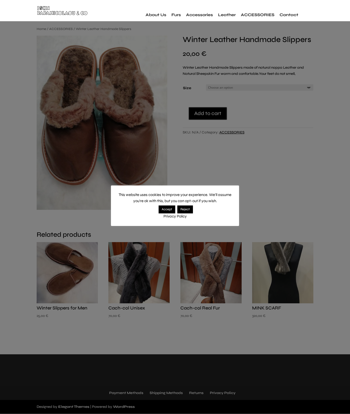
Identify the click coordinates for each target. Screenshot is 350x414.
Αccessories (199, 14)
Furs (176, 14)
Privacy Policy (175, 216)
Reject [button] (185, 209)
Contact (289, 14)
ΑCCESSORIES (257, 14)
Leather (227, 14)
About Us (156, 14)
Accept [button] (167, 209)
